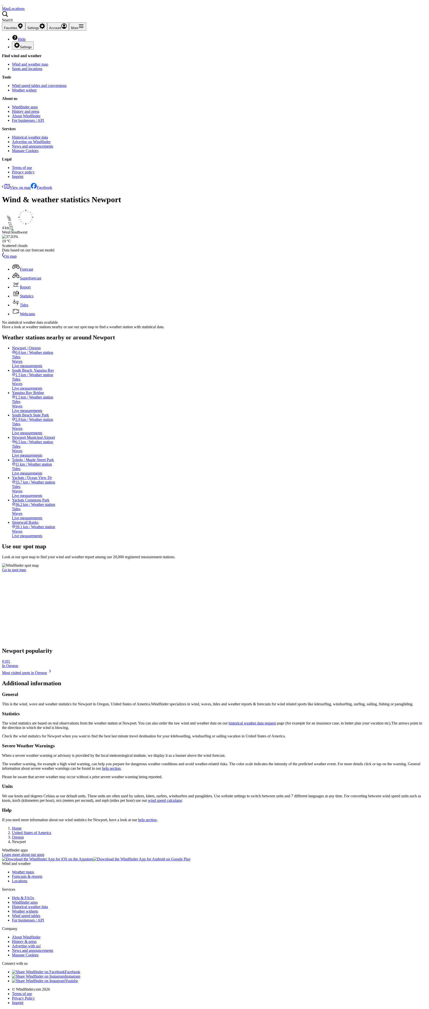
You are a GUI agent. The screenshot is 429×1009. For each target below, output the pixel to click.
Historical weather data (30, 137)
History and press (25, 111)
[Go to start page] (2, 4)
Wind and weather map (30, 64)
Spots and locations (27, 69)
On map (10, 256)
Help (22, 39)
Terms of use (22, 167)
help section (111, 768)
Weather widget (24, 90)
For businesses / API (28, 120)
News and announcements (32, 146)
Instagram (72, 976)
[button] (214, 16)
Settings (26, 47)
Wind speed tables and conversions (39, 85)
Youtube (71, 981)
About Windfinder (26, 116)
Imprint (17, 176)
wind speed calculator (165, 800)
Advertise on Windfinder (31, 142)
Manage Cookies (25, 151)
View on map (20, 187)
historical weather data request (252, 723)
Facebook (44, 187)
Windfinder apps (25, 107)
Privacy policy (23, 172)
